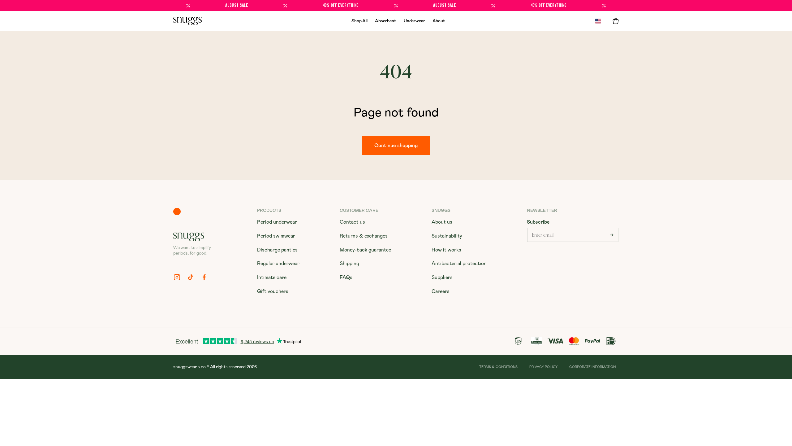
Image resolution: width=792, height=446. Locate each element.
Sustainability (447, 236)
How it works (446, 249)
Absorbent (385, 21)
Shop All (359, 21)
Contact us (352, 222)
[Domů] (187, 21)
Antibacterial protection (459, 263)
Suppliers (442, 277)
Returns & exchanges (364, 236)
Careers (441, 291)
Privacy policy (543, 367)
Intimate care (271, 277)
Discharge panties (277, 249)
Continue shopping (396, 145)
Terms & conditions (498, 367)
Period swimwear (276, 236)
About (439, 21)
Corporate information (592, 367)
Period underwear (277, 222)
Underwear (414, 21)
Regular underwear (278, 263)
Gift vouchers (272, 291)
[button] (616, 21)
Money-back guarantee (365, 249)
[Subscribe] (611, 235)
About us (442, 222)
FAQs (346, 277)
